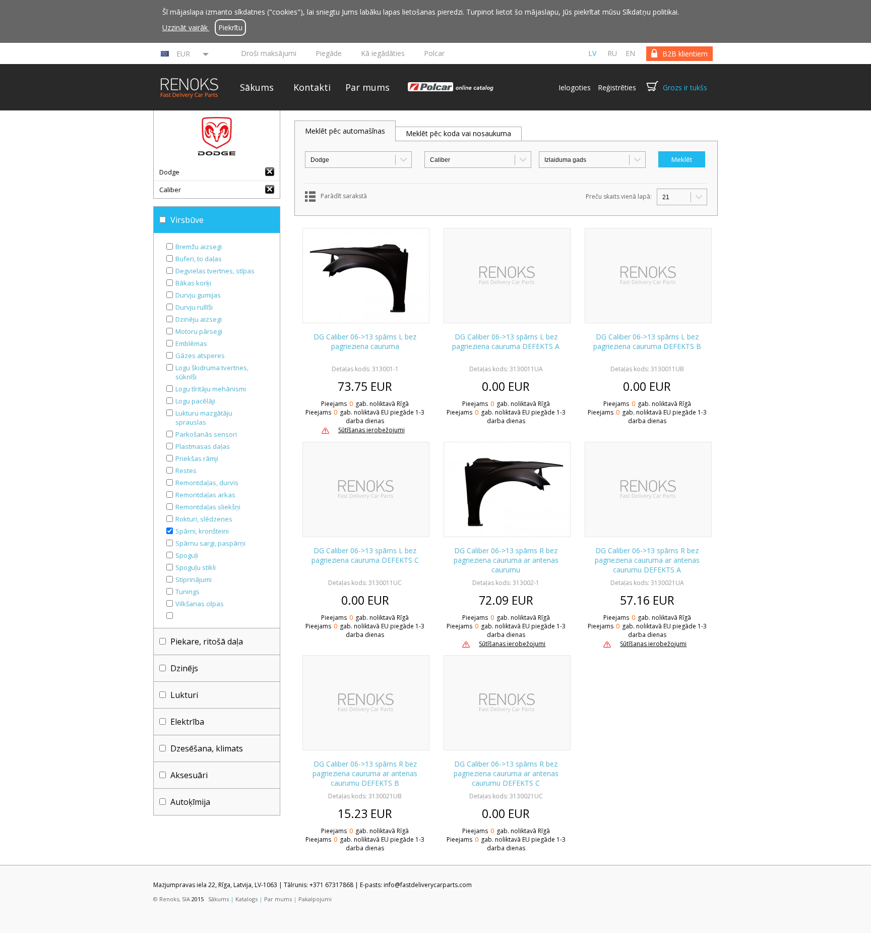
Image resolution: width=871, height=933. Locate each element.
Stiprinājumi (193, 579)
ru (612, 53)
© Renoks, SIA (171, 899)
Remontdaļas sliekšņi (207, 506)
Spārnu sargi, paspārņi (210, 543)
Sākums (257, 87)
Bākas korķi (193, 282)
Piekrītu (230, 27)
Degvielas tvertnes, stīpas (215, 270)
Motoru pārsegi (198, 331)
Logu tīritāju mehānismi (210, 388)
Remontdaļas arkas (205, 494)
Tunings (187, 591)
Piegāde (329, 53)
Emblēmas (191, 343)
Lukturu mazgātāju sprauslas (203, 418)
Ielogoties (574, 87)
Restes (186, 470)
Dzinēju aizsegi (198, 319)
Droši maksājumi (268, 53)
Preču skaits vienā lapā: (619, 196)
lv (592, 53)
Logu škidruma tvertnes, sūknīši (211, 372)
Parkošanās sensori (206, 434)
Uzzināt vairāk (186, 27)
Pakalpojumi (315, 899)
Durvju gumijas (198, 295)
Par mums (367, 87)
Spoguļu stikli (195, 567)
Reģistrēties (617, 87)
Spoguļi (186, 555)
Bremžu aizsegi (198, 246)
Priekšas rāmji (196, 458)
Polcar (434, 53)
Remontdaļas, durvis (206, 482)
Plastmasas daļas (202, 446)
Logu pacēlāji (195, 400)
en (630, 53)
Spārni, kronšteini (202, 531)
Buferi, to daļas (198, 258)
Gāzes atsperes (200, 355)
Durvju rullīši (194, 307)
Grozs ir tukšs (685, 87)
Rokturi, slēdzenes (203, 518)
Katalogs (246, 899)
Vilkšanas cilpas (199, 603)
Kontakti (312, 87)
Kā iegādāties (383, 53)
